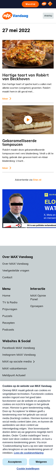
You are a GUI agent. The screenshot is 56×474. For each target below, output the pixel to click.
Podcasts (8, 329)
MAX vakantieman (14, 368)
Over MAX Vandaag (15, 263)
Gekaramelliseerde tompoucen (19, 142)
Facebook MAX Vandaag (18, 348)
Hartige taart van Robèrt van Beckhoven (25, 77)
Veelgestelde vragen (15, 270)
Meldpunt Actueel (14, 375)
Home (6, 295)
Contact (7, 277)
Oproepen (36, 306)
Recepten (8, 323)
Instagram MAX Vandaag (19, 354)
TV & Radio (9, 302)
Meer (5, 98)
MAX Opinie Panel (38, 297)
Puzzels (7, 316)
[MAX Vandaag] (15, 15)
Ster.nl (37, 179)
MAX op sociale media (17, 361)
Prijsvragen (9, 309)
